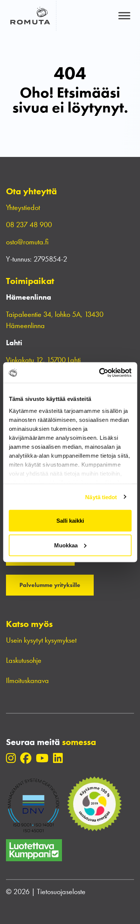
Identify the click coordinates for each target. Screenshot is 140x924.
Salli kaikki (70, 520)
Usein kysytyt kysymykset (41, 640)
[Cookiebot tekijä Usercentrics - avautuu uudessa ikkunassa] (99, 372)
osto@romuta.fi (27, 242)
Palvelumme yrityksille (49, 585)
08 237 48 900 (29, 224)
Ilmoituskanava (27, 680)
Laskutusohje (23, 660)
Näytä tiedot (101, 497)
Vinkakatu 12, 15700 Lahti (43, 360)
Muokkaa (66, 545)
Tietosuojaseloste (61, 891)
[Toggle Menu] (124, 15)
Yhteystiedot (23, 207)
